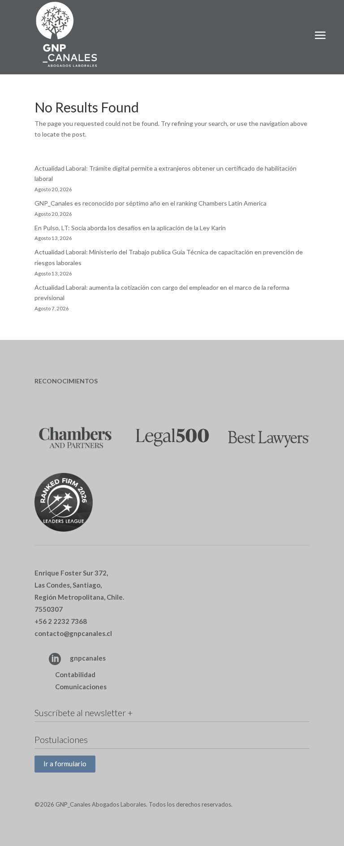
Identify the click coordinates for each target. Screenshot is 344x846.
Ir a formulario (64, 764)
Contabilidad (75, 674)
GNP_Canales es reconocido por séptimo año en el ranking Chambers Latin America (150, 203)
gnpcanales (88, 658)
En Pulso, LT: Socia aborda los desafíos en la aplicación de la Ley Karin (130, 228)
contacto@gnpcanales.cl (73, 633)
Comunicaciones (81, 687)
